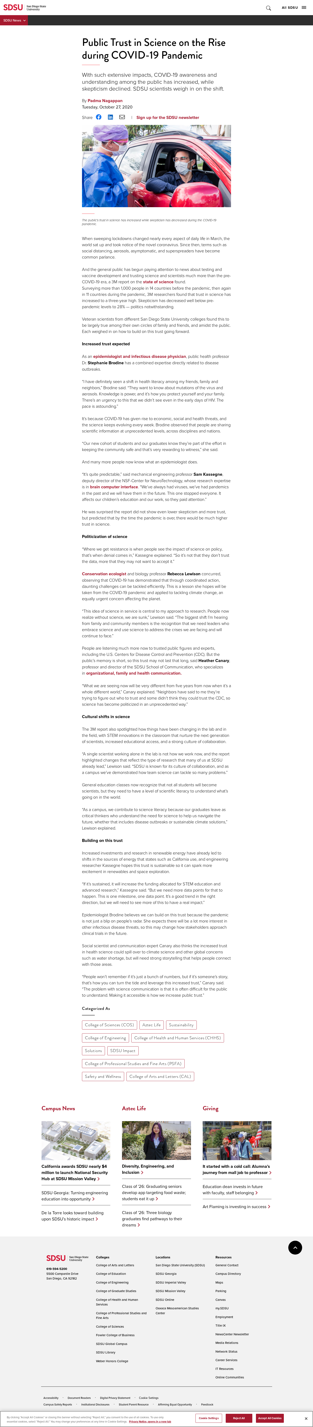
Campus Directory (228, 1273)
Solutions (93, 1051)
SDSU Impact (123, 1051)
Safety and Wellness (103, 1076)
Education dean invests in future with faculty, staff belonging (233, 1189)
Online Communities (229, 1377)
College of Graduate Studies (116, 1291)
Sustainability (181, 1025)
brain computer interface (114, 487)
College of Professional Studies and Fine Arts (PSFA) (133, 1064)
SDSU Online (165, 1299)
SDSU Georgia (166, 1273)
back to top (295, 1248)
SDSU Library (105, 1352)
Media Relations (226, 1342)
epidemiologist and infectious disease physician (139, 356)
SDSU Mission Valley (170, 1291)
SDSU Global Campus (111, 1344)
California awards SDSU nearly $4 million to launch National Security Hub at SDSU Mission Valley (75, 1172)
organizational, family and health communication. (134, 673)
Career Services (226, 1360)
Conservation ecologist (104, 574)
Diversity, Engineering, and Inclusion (148, 1169)
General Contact (226, 1265)
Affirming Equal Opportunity (175, 1404)
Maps (219, 1282)
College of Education (111, 1273)
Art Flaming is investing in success (234, 1206)
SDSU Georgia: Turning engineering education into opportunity (75, 1196)
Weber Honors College (112, 1361)
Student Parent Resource (134, 1404)
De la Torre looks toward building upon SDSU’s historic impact (72, 1216)
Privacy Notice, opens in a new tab (150, 1422)
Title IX (220, 1325)
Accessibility (50, 1398)
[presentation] (102, 1257)
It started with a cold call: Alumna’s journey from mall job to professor (236, 1169)
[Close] (306, 1418)
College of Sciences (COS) (109, 1025)
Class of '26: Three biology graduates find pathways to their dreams (152, 1218)
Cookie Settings (149, 1398)
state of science (158, 282)
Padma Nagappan (105, 100)
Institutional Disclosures (95, 1404)
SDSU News (12, 20)
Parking (220, 1291)
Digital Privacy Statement (115, 1398)
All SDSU (290, 7)
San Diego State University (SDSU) (180, 1265)
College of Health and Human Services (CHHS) (177, 1038)
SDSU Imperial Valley (171, 1282)
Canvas (220, 1299)
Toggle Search (268, 7)
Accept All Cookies (269, 1418)
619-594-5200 (56, 1269)
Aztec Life (151, 1025)
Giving (210, 1108)
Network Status (226, 1351)
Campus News (58, 1108)
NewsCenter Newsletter (232, 1334)
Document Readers (79, 1398)
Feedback (207, 1404)
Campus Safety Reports (57, 1404)
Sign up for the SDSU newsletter (167, 117)
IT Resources (224, 1368)
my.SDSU (222, 1308)
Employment (224, 1317)
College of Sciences (110, 1326)
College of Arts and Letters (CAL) (160, 1076)
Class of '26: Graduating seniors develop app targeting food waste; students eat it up (154, 1192)
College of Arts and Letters (115, 1265)
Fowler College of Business (115, 1335)
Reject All (239, 1418)
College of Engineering (105, 1038)
